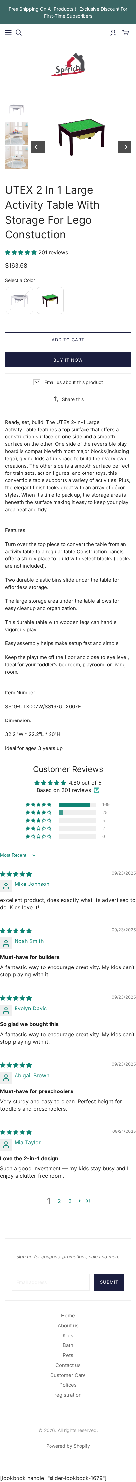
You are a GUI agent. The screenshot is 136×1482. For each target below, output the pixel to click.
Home (68, 1315)
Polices (68, 1385)
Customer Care (68, 1375)
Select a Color (20, 280)
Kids (68, 1335)
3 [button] (70, 1201)
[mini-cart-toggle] (125, 32)
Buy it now (68, 360)
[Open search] (19, 32)
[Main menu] (8, 32)
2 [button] (59, 1201)
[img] (16, 874)
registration (68, 1395)
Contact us (68, 1365)
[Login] (113, 32)
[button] (21, 252)
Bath (68, 1345)
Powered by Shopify (68, 1446)
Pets (68, 1355)
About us (68, 1325)
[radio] (19, 300)
